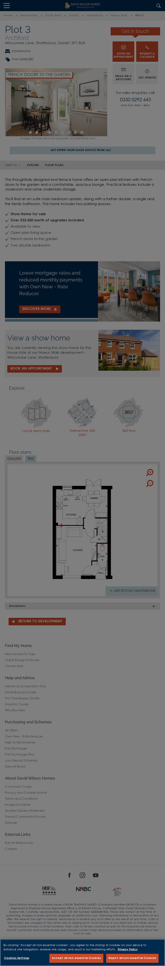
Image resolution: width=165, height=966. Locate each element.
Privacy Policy (128, 949)
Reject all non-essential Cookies (132, 958)
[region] (82, 952)
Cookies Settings (16, 958)
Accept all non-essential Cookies (76, 958)
